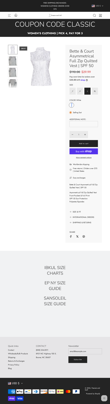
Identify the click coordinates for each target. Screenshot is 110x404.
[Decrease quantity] (72, 135)
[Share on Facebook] (71, 236)
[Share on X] (77, 236)
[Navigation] (9, 15)
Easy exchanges (79, 177)
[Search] (94, 15)
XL (95, 91)
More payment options (83, 157)
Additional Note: (77, 119)
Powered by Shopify (93, 393)
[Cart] (100, 15)
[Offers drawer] (16, 15)
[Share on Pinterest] (84, 236)
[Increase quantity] (85, 135)
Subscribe (78, 359)
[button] (26, 66)
